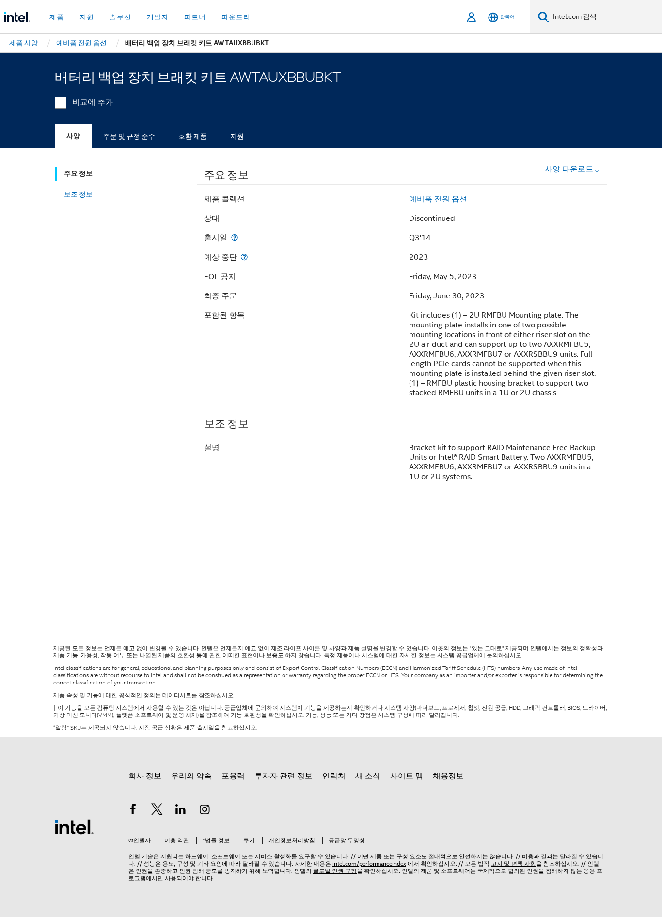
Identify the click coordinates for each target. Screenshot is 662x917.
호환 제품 (192, 136)
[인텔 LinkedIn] (181, 811)
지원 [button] (86, 17)
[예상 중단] (244, 257)
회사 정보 (144, 776)
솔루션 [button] (120, 17)
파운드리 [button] (236, 17)
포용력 (233, 776)
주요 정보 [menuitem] (78, 173)
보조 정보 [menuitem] (78, 194)
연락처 (334, 776)
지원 (237, 136)
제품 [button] (56, 17)
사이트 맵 (406, 776)
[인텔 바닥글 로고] (74, 826)
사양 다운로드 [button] (569, 169)
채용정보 (448, 776)
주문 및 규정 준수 (129, 136)
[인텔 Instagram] (205, 811)
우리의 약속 (191, 776)
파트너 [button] (195, 17)
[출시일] (234, 237)
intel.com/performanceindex (369, 863)
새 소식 (367, 776)
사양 (73, 135)
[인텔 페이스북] (133, 811)
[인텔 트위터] (157, 811)
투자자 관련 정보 (283, 776)
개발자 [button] (158, 17)
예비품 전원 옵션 (438, 199)
